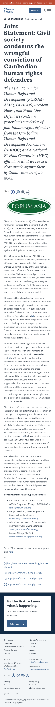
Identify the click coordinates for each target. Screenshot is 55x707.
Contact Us (8, 685)
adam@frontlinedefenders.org (23, 529)
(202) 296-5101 (9, 669)
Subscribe (14, 623)
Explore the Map (10, 650)
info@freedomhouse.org (39, 662)
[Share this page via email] (23, 192)
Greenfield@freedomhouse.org (23, 518)
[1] (32, 316)
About (32, 650)
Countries (8, 643)
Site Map (7, 681)
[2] (28, 337)
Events (32, 646)
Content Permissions (36, 685)
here (11, 551)
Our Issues (8, 639)
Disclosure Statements (37, 688)
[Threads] (27, 675)
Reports (33, 643)
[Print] (28, 192)
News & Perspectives (38, 639)
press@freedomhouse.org (39, 669)
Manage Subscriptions (12, 688)
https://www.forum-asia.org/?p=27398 (24, 572)
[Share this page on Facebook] (13, 192)
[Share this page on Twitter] (18, 192)
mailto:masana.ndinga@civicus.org (25, 536)
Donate (34, 10)
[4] (23, 436)
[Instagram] (23, 675)
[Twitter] (18, 675)
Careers (33, 653)
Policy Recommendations (14, 646)
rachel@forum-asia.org (20, 507)
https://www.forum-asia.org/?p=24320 (24, 584)
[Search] (44, 10)
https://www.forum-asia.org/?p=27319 (24, 578)
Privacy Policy (34, 681)
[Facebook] (13, 675)
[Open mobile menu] (49, 10)
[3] (9, 358)
